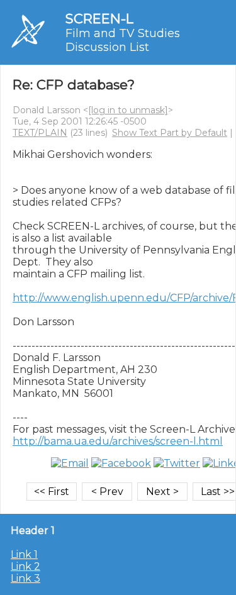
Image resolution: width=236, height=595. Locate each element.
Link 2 (25, 566)
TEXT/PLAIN (40, 132)
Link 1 (24, 554)
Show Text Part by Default (169, 132)
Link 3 (25, 578)
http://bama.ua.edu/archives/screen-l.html (118, 441)
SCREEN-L (99, 18)
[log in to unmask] (128, 110)
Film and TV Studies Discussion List (122, 40)
